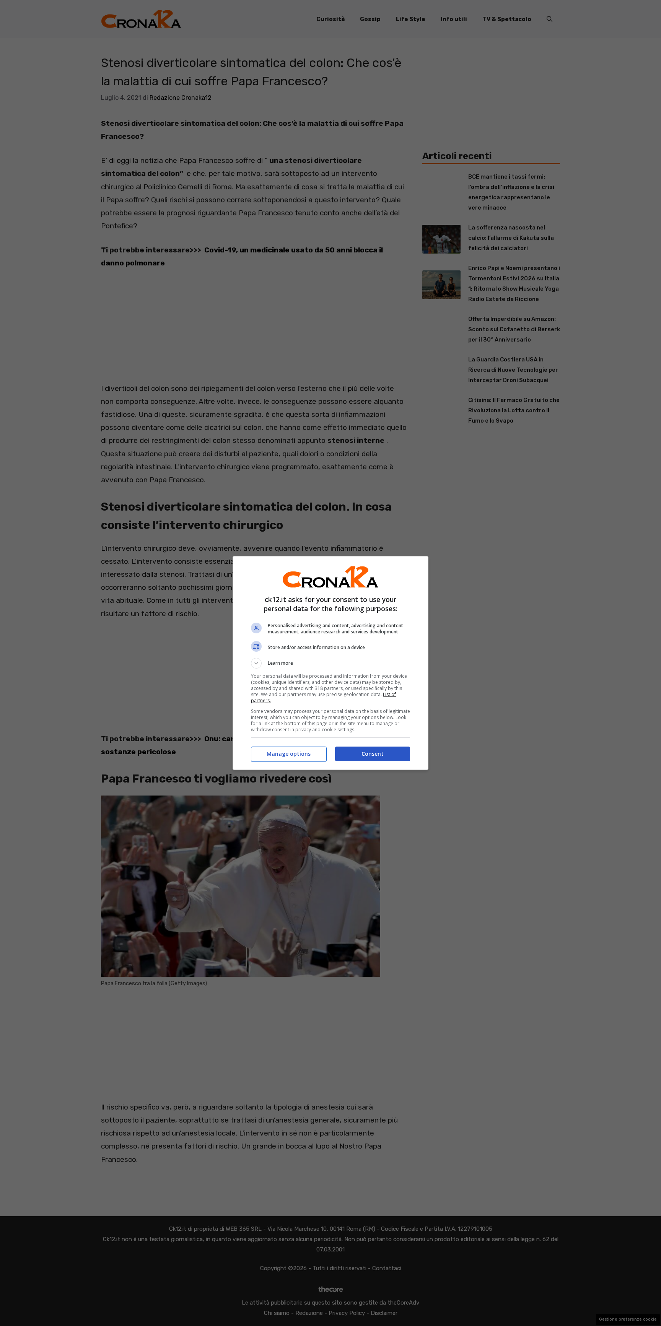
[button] (330, 663)
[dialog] (330, 663)
